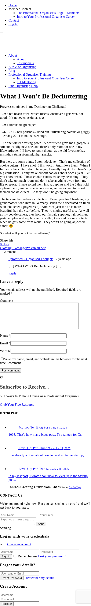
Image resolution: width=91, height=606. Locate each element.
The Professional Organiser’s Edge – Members (48, 13)
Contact (13, 20)
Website (5, 351)
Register (7, 603)
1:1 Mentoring (26, 82)
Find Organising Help (23, 86)
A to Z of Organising (22, 67)
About (12, 55)
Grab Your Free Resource (17, 404)
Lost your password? (52, 556)
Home (12, 5)
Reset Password (12, 578)
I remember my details (39, 578)
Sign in (6, 556)
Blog (11, 70)
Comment (6, 300)
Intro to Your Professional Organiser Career (46, 16)
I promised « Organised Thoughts (30, 259)
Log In (13, 24)
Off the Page (75, 487)
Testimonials (25, 63)
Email (4, 343)
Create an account (19, 544)
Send (41, 523)
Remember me (27, 556)
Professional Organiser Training (29, 74)
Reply (12, 273)
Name (4, 335)
